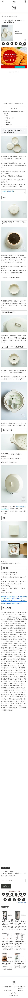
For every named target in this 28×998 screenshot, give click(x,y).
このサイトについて (8, 986)
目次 (12, 108)
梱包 (7, 120)
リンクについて (7, 990)
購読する (6, 886)
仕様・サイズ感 (9, 118)
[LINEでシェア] (16, 43)
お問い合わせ (14, 993)
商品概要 (8, 122)
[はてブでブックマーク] (11, 43)
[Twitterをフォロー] (5, 899)
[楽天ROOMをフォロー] (23, 899)
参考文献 (20, 990)
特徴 (7, 115)
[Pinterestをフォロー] (19, 899)
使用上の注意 (9, 124)
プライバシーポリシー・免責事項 (20, 987)
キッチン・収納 (6, 867)
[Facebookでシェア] (7, 43)
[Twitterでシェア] (3, 43)
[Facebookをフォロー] (9, 899)
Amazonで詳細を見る (8, 191)
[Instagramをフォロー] (14, 899)
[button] (24, 43)
